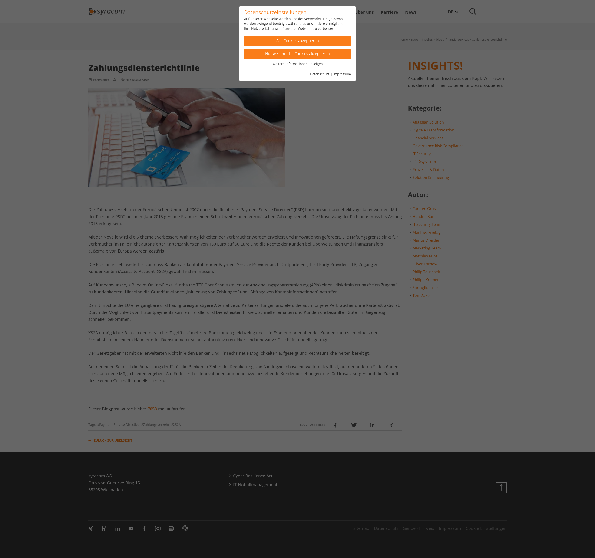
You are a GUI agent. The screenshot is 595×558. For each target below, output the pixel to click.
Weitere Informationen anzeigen (297, 64)
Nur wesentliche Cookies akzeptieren (297, 53)
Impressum (342, 74)
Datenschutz (320, 74)
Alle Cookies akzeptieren (297, 40)
